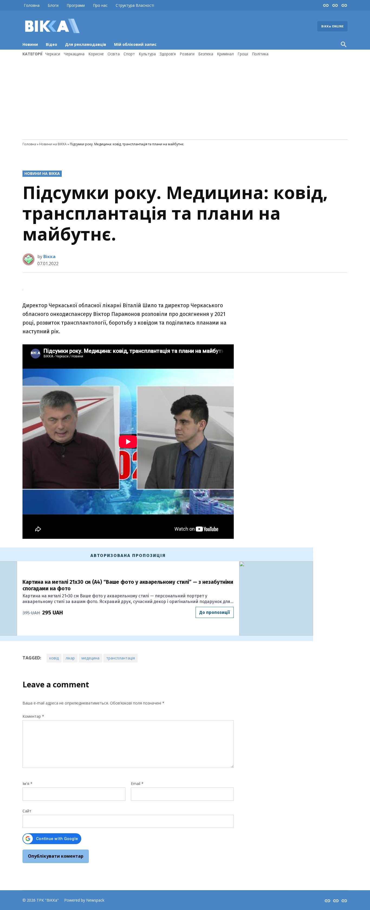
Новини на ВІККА (53, 144)
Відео (51, 44)
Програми (76, 5)
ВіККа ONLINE (332, 26)
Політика (260, 53)
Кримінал (225, 53)
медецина (90, 658)
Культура (147, 53)
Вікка (49, 256)
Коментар (33, 716)
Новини (30, 44)
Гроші (243, 53)
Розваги (187, 53)
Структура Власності (135, 5)
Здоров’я (168, 53)
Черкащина (74, 53)
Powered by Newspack (84, 900)
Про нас (100, 5)
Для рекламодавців (85, 44)
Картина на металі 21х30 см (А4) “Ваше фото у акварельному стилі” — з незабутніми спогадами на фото (127, 585)
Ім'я (27, 783)
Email (137, 783)
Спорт (129, 53)
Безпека (205, 53)
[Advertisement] (185, 97)
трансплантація (120, 658)
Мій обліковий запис (135, 44)
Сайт (26, 810)
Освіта (114, 53)
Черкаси (52, 53)
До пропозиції (214, 612)
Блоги (53, 5)
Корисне (96, 53)
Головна (32, 5)
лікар (70, 658)
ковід (54, 658)
